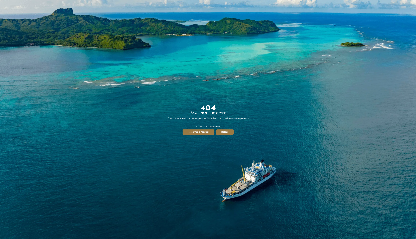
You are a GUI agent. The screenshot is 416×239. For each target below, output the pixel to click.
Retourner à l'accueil (198, 132)
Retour (224, 132)
